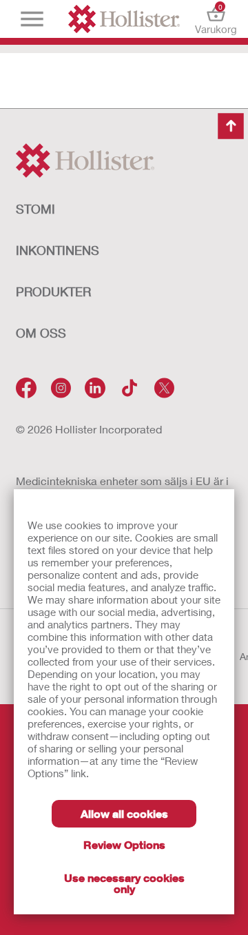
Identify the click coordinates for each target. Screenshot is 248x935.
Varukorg (215, 18)
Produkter (53, 291)
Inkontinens (57, 250)
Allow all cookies (124, 813)
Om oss (41, 332)
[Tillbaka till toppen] (231, 126)
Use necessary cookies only (124, 883)
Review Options (124, 844)
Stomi (35, 208)
